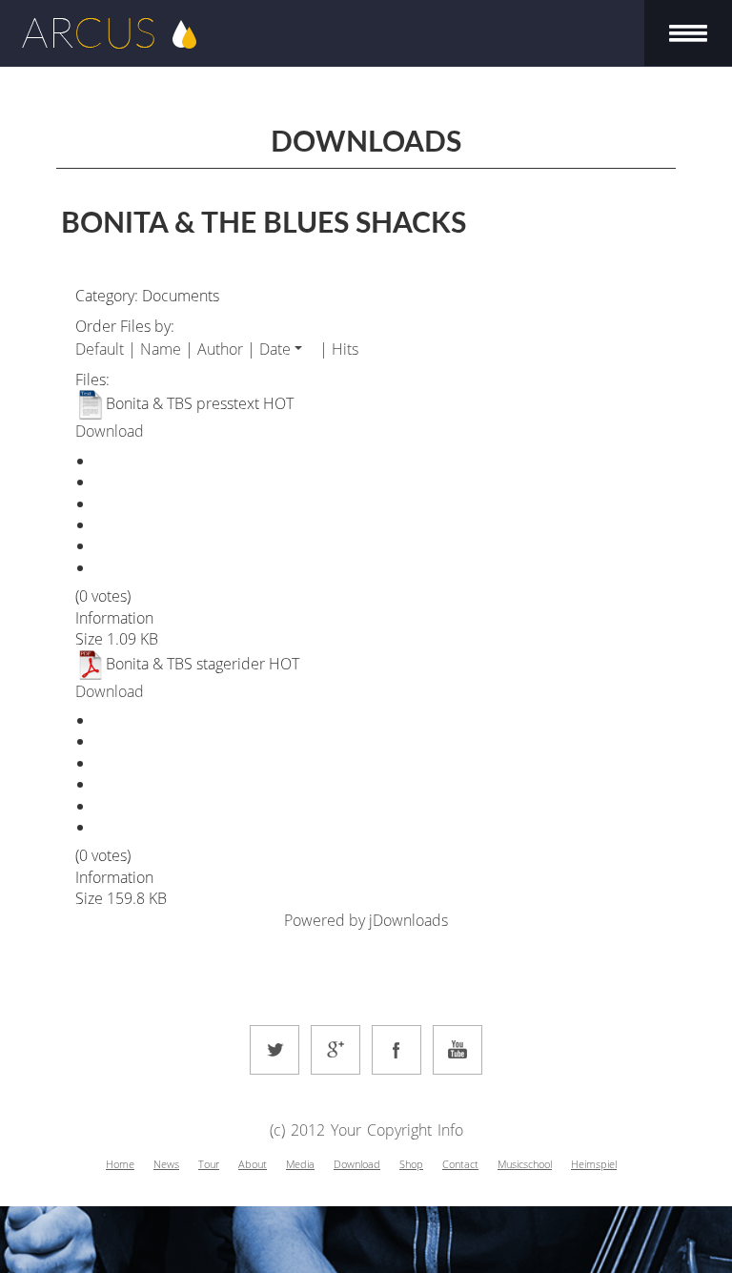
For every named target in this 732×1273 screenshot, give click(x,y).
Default (99, 349)
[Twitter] (274, 1050)
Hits (345, 349)
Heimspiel (594, 1164)
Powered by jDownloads (366, 920)
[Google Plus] (335, 1050)
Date (275, 349)
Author (220, 349)
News (166, 1164)
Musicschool (525, 1164)
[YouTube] (457, 1050)
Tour (208, 1164)
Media (300, 1164)
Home (120, 1164)
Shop (411, 1164)
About (252, 1164)
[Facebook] (396, 1050)
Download (109, 431)
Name (160, 349)
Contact (460, 1164)
